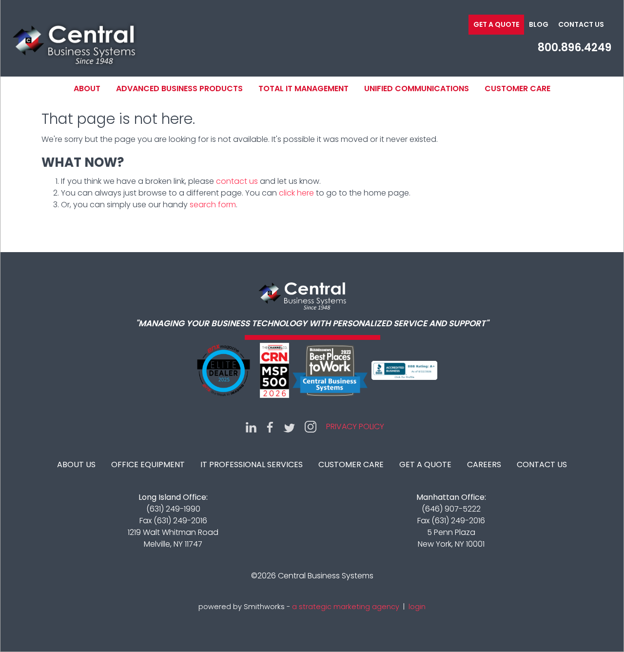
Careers (484, 464)
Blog (538, 24)
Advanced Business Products (179, 88)
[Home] (73, 44)
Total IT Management (303, 88)
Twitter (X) (289, 427)
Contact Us (581, 24)
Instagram (310, 427)
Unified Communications (416, 88)
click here (296, 192)
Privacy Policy (355, 426)
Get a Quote (496, 24)
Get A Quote (425, 464)
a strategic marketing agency (345, 607)
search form (213, 204)
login (417, 607)
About (87, 88)
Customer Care (517, 88)
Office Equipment (148, 464)
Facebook (270, 427)
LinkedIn (251, 427)
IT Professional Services (251, 464)
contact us (237, 181)
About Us (76, 464)
